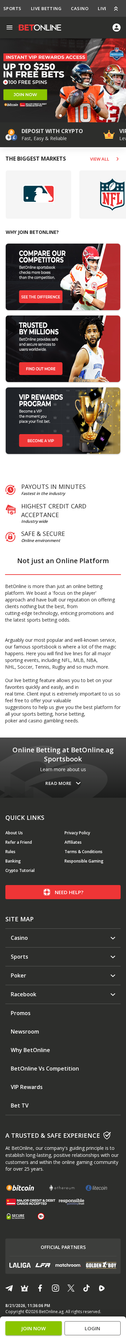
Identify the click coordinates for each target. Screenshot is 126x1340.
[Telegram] (9, 1288)
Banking (13, 861)
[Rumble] (102, 1288)
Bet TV (20, 1105)
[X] (71, 1288)
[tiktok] (86, 1288)
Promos (21, 1013)
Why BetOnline (30, 1050)
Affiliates (73, 842)
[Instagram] (55, 1288)
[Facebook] (40, 1288)
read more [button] (58, 783)
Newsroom (25, 1031)
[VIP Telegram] (24, 1288)
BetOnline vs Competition (45, 1068)
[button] (60, 115)
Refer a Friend (18, 842)
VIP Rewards (27, 1087)
